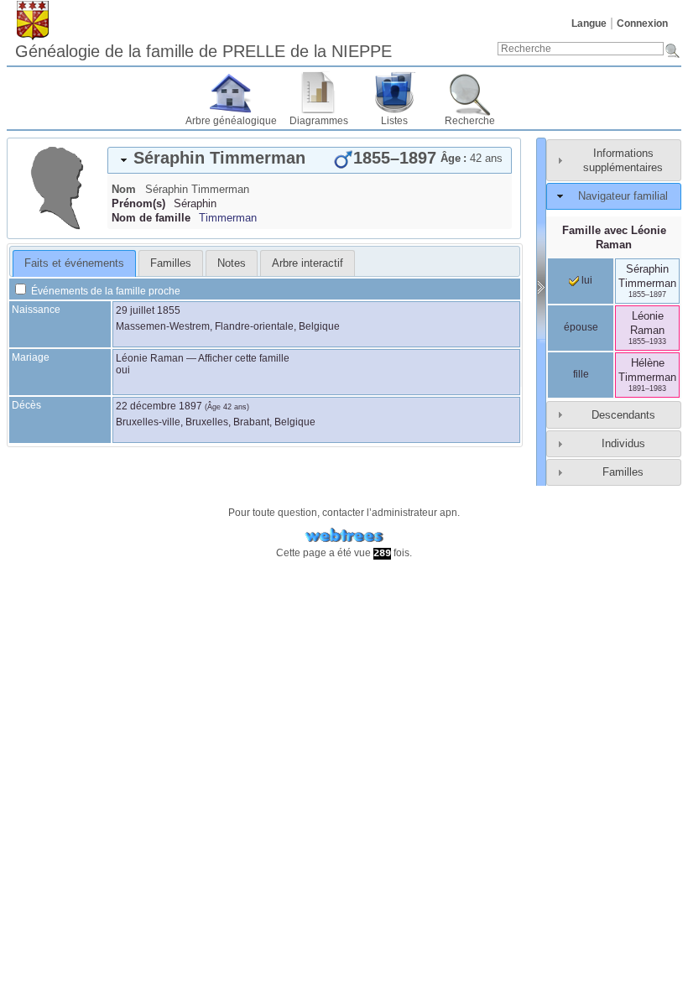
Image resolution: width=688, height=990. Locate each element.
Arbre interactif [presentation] (307, 263)
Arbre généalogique (231, 121)
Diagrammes (318, 121)
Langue (589, 23)
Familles (623, 472)
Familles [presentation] (170, 263)
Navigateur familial (623, 196)
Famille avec (614, 237)
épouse (581, 327)
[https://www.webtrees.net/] (344, 535)
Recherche (470, 121)
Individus (623, 443)
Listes (394, 121)
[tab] (309, 160)
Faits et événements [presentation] (74, 263)
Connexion (642, 23)
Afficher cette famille (243, 358)
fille (581, 374)
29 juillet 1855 (148, 310)
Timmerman (228, 217)
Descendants (623, 415)
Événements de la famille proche (104, 291)
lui (585, 280)
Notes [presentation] (231, 263)
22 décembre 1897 (159, 406)
